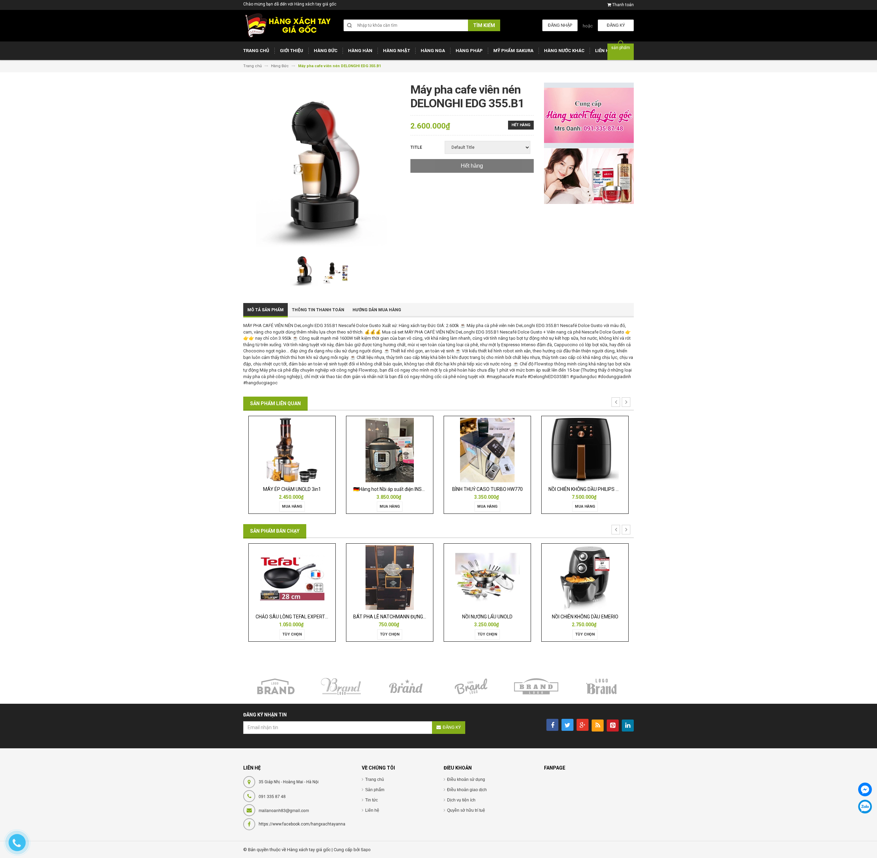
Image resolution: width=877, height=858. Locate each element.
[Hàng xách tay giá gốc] (287, 25)
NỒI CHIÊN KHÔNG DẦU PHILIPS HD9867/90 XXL (519, 489)
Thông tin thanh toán (318, 309)
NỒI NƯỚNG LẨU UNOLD (438, 616)
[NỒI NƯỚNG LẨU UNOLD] (439, 577)
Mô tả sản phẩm (265, 309)
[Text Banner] (589, 176)
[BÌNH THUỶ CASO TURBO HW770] (407, 449)
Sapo (366, 849)
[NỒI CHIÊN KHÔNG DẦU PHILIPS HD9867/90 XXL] (504, 449)
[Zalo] (865, 806)
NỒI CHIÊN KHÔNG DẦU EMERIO (536, 616)
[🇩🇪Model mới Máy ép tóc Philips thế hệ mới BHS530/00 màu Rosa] (602, 449)
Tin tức (371, 800)
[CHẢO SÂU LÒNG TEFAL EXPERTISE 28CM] (243, 577)
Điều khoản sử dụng (466, 779)
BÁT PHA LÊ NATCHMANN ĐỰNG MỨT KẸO (350, 616)
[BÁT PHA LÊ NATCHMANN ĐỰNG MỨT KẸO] (341, 577)
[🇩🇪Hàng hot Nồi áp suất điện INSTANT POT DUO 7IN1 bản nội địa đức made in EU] (309, 449)
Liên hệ (372, 810)
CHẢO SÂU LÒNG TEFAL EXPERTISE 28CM (252, 616)
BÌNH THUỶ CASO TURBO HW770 (407, 489)
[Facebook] (865, 789)
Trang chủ (374, 779)
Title (416, 147)
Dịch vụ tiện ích (461, 800)
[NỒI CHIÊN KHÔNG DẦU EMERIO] (536, 577)
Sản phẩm (374, 789)
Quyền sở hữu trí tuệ (466, 810)
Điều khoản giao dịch (467, 789)
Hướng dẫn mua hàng (377, 309)
